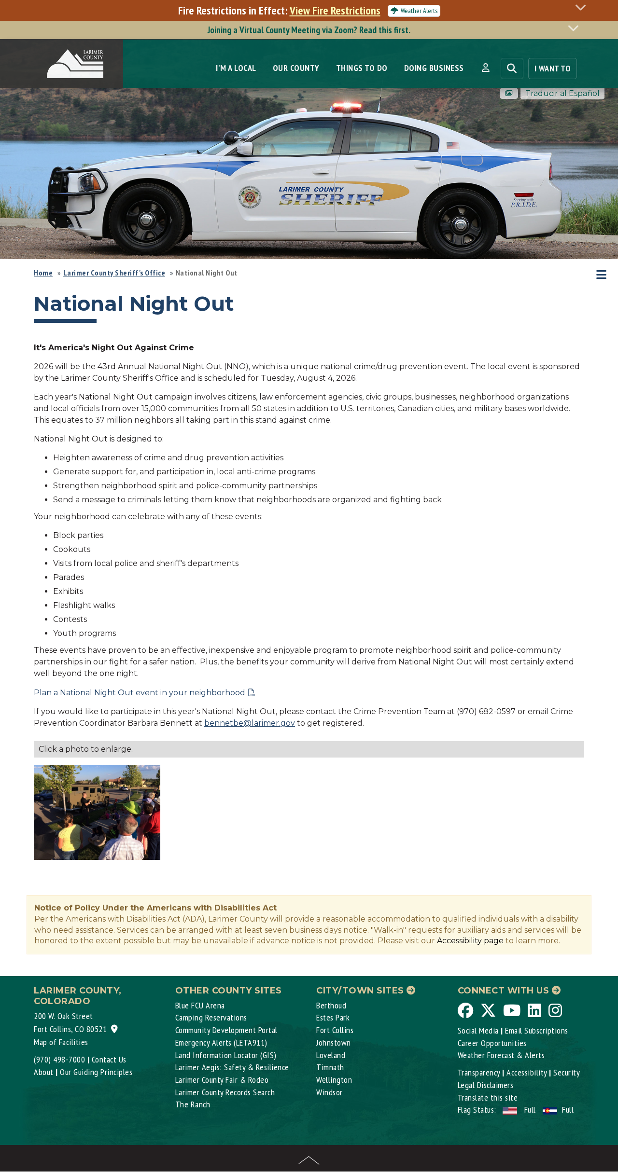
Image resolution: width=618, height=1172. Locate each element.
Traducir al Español (562, 93)
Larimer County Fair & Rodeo (222, 1079)
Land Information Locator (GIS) (226, 1055)
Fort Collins (334, 1029)
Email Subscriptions (536, 1030)
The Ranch (193, 1104)
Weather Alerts (419, 10)
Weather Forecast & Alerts (501, 1055)
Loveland (330, 1055)
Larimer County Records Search (225, 1092)
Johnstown (333, 1042)
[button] (485, 68)
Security (566, 1072)
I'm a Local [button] (236, 67)
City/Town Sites (361, 990)
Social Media (478, 1030)
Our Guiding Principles (96, 1071)
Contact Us (109, 1059)
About (44, 1071)
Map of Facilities (61, 1042)
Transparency (479, 1072)
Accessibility (526, 1072)
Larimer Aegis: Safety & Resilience (232, 1067)
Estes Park (333, 1017)
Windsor (329, 1092)
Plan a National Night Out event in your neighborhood (139, 692)
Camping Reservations (211, 1017)
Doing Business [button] (434, 67)
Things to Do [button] (362, 67)
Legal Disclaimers (486, 1084)
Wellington (334, 1079)
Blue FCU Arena (200, 1005)
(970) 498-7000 (59, 1059)
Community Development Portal (226, 1029)
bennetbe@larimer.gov (249, 723)
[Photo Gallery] (509, 93)
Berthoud (331, 1005)
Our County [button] (296, 67)
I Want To (552, 68)
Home (43, 272)
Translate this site (488, 1097)
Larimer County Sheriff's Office (114, 272)
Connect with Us (505, 990)
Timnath (330, 1067)
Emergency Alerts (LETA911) (221, 1042)
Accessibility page (470, 940)
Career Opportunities (492, 1042)
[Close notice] (583, 7)
